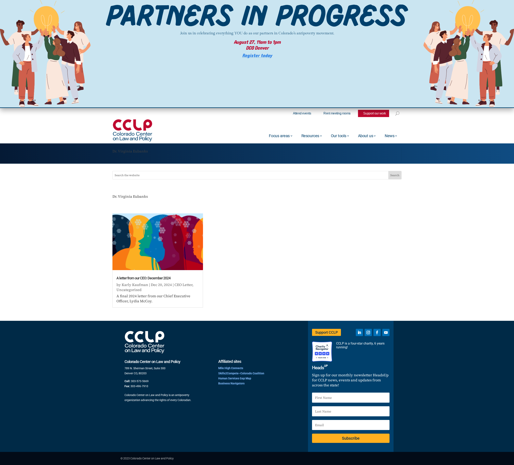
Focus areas (279, 135)
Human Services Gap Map (234, 378)
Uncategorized (129, 289)
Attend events (302, 113)
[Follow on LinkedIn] (359, 332)
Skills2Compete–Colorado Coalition (241, 373)
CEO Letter (183, 284)
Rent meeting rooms (336, 113)
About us (365, 135)
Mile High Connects (230, 368)
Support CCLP (326, 332)
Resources (310, 135)
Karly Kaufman (135, 284)
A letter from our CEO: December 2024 (143, 278)
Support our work (374, 113)
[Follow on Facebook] (377, 332)
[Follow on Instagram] (368, 332)
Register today (257, 55)
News (389, 135)
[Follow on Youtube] (386, 332)
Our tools (338, 135)
